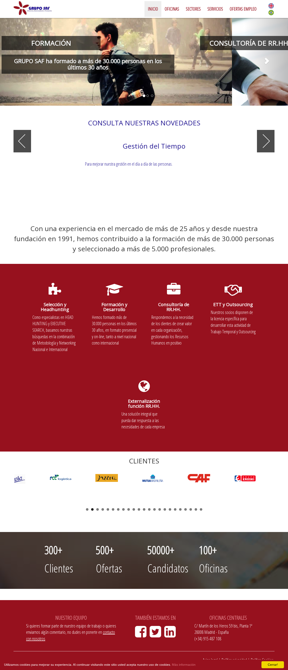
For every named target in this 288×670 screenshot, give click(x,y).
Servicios (215, 9)
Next (280, 489)
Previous (7, 489)
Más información (184, 664)
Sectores (193, 9)
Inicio (153, 9)
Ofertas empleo (243, 9)
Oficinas (172, 9)
